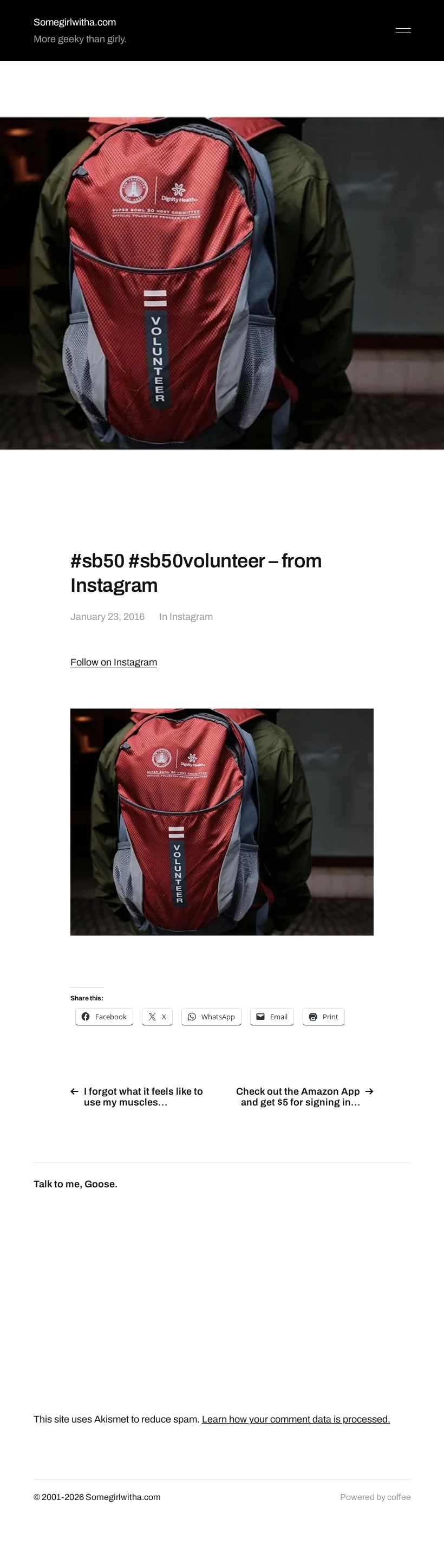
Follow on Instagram (113, 662)
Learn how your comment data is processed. (296, 1419)
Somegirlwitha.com (75, 22)
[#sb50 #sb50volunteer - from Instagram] (222, 822)
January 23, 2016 (107, 616)
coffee (399, 1497)
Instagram (191, 616)
